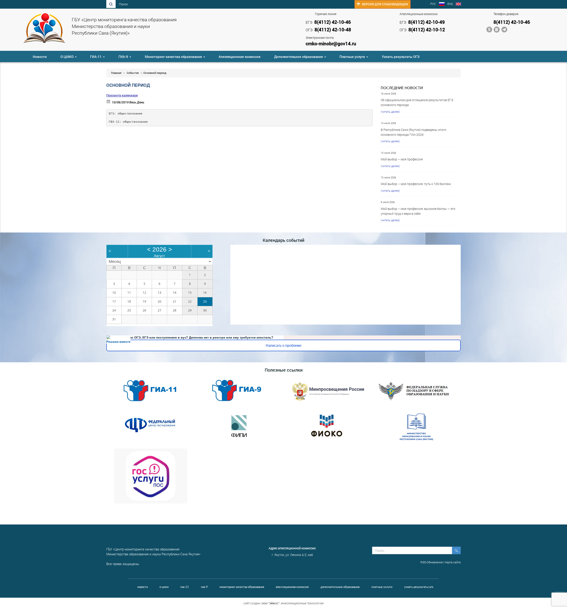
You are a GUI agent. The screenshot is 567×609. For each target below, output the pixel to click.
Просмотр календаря (122, 95)
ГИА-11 (96, 56)
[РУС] (442, 4)
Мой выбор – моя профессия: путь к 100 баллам (416, 184)
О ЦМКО (67, 56)
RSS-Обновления (431, 562)
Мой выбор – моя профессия (402, 159)
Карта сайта (453, 562)
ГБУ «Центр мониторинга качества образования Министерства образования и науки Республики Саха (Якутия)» (124, 26)
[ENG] (458, 4)
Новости (40, 56)
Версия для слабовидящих (384, 4)
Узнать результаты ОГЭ (400, 56)
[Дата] (108, 101)
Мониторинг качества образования (174, 56)
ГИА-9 (123, 56)
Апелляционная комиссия (239, 56)
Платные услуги (353, 56)
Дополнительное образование (299, 56)
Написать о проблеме (283, 345)
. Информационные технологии (293, 603)
